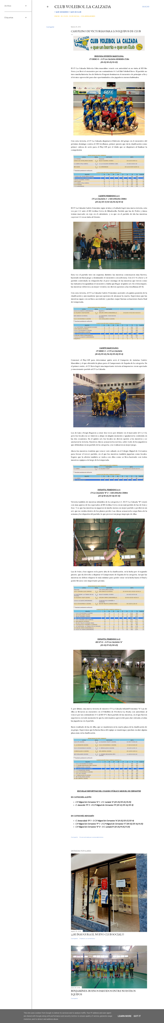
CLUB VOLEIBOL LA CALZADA (82, 6)
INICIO (57, 16)
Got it (137, 1016)
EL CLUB (64, 16)
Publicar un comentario (87, 938)
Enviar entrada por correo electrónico (91, 837)
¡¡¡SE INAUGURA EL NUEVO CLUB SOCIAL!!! (97, 934)
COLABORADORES (88, 16)
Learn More (124, 1016)
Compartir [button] (50, 27)
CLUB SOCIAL (74, 16)
